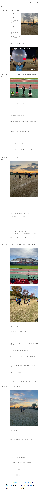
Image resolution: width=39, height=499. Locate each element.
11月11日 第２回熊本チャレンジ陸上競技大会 (23, 244)
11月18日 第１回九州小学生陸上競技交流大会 (23, 74)
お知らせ (3, 6)
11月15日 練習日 (15, 158)
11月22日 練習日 (15, 10)
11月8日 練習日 (15, 387)
